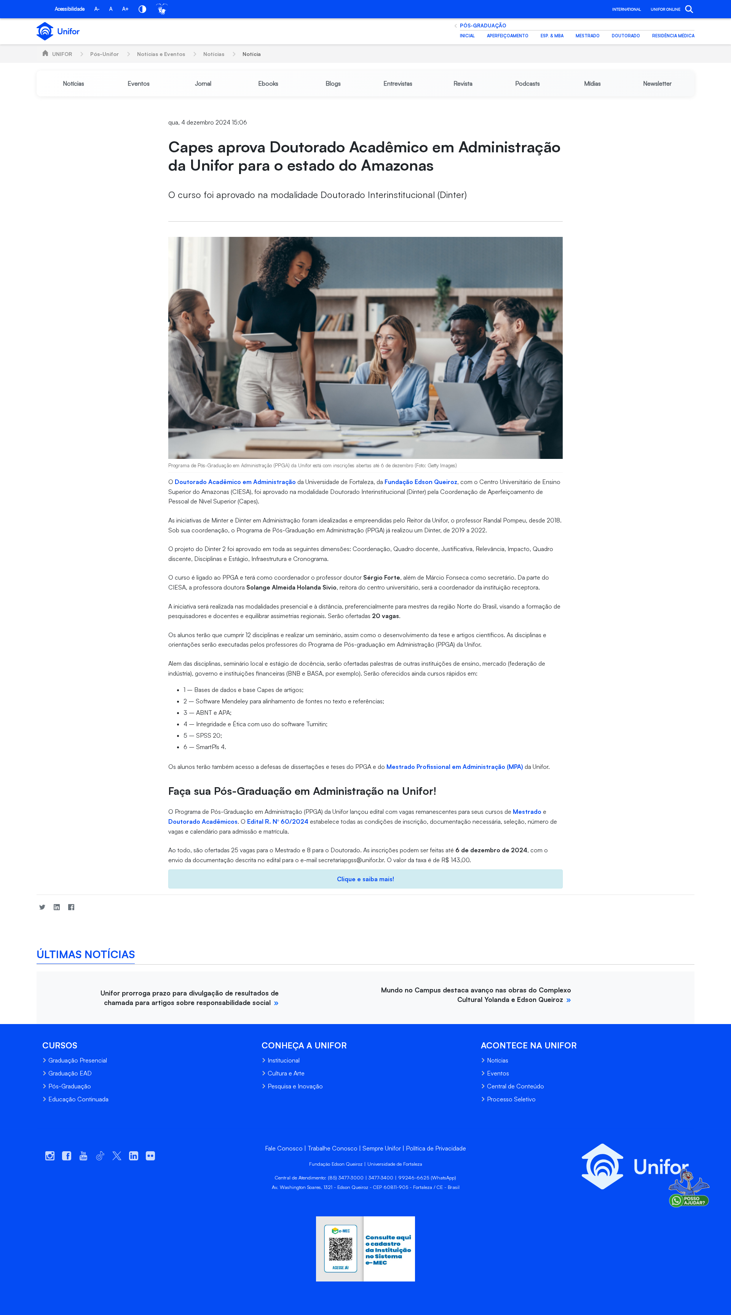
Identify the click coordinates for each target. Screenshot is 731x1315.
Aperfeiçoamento (507, 35)
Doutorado (626, 35)
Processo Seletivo (511, 1099)
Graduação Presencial (77, 1060)
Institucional (284, 1060)
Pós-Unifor (104, 54)
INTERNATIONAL (626, 9)
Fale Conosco (284, 1148)
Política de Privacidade (436, 1148)
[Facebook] (71, 907)
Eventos (498, 1073)
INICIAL (467, 35)
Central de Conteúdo (515, 1086)
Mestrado (588, 35)
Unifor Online (665, 9)
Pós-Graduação (483, 25)
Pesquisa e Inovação (295, 1086)
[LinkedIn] (56, 907)
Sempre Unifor (381, 1148)
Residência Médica (673, 35)
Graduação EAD (70, 1073)
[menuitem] (73, 83)
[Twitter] (42, 907)
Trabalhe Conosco (333, 1148)
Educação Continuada (78, 1099)
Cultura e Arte (286, 1073)
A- (96, 9)
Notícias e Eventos (161, 54)
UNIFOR (62, 54)
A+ (125, 9)
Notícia (252, 54)
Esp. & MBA (552, 35)
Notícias (213, 54)
